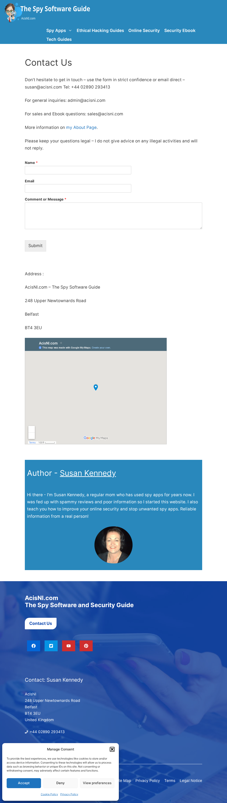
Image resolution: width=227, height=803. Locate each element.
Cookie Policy (49, 794)
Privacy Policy (69, 794)
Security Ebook (180, 30)
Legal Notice (191, 780)
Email (29, 181)
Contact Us (40, 623)
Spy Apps (56, 30)
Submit (35, 245)
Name (31, 162)
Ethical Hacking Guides (100, 30)
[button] (112, 749)
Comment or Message (45, 199)
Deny (60, 783)
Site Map (123, 780)
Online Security (144, 30)
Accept (24, 783)
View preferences (97, 783)
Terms (169, 780)
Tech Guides (59, 39)
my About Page (81, 127)
